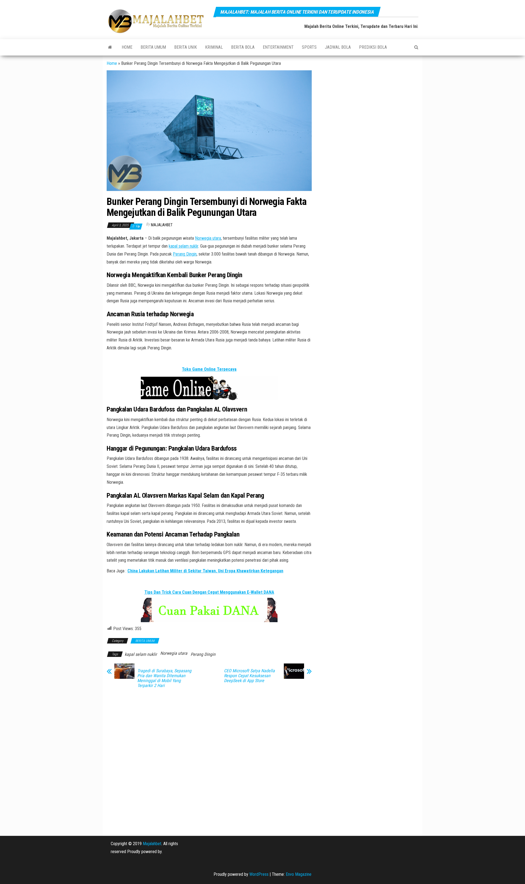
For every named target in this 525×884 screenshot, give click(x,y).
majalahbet (162, 225)
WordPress (259, 874)
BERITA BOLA (243, 47)
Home (127, 47)
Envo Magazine (298, 874)
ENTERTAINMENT (278, 47)
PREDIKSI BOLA (373, 47)
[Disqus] (209, 762)
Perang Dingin (185, 254)
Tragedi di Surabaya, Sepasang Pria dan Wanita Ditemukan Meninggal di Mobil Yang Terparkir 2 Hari (164, 678)
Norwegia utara (208, 238)
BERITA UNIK (185, 47)
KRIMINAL (214, 47)
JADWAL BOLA (338, 47)
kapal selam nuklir (183, 246)
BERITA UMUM (153, 47)
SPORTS (309, 47)
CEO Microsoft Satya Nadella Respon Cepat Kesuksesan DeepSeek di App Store (249, 675)
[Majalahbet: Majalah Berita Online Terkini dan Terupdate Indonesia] (110, 47)
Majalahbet (152, 843)
